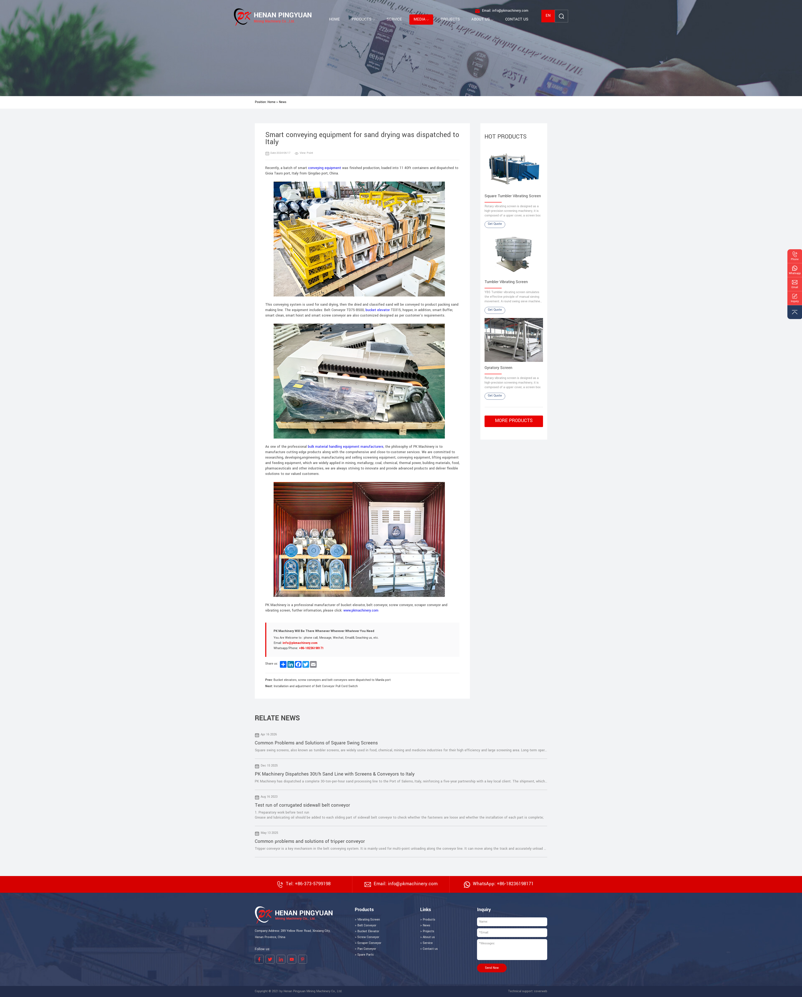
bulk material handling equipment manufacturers (345, 446)
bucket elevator (378, 310)
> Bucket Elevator (367, 931)
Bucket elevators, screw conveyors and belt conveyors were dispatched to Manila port (332, 680)
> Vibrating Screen (367, 919)
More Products (514, 420)
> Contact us (429, 949)
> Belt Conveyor (365, 925)
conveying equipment (325, 167)
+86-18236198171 (311, 648)
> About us (427, 937)
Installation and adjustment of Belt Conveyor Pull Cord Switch (316, 686)
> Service (426, 943)
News (282, 102)
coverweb (540, 991)
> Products (427, 919)
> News (425, 925)
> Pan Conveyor (365, 949)
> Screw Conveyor (367, 937)
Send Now (492, 968)
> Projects (427, 931)
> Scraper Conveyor (368, 943)
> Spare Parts (364, 954)
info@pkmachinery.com (300, 643)
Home (271, 102)
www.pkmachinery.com (361, 610)
